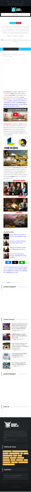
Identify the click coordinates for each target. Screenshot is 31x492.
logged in (9, 282)
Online (13, 1)
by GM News (8, 54)
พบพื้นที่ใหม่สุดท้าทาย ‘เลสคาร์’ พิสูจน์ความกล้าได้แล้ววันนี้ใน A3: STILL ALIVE (19, 336)
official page (20, 171)
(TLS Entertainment (7, 451)
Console (22, 1)
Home (2, 39)
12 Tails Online (20, 457)
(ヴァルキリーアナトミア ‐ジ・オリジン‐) (20, 451)
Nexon (25, 267)
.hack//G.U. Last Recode (14, 453)
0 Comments (21, 54)
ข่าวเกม (5, 268)
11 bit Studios (13, 457)
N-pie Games (20, 267)
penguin (15, 330)
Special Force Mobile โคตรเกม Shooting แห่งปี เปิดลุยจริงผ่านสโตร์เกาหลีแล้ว (18, 255)
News (18, 22)
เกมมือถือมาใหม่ (10, 270)
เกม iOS (15, 268)
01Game (26, 453)
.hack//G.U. (6, 453)
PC (17, 1)
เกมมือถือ (20, 268)
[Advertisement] (15, 75)
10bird (15, 455)
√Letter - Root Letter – (23, 462)
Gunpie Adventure (12, 267)
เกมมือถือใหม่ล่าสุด (10, 272)
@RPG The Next (7, 462)
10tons (20, 455)
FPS (7, 267)
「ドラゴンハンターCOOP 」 (9, 464)
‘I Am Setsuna (14, 462)
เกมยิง (16, 272)
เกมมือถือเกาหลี (17, 270)
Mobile (8, 1)
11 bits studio (6, 457)
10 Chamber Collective (8, 455)
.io (21, 453)
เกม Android (10, 268)
